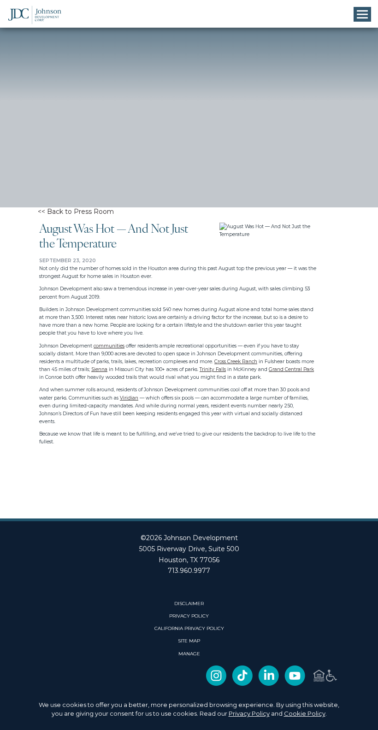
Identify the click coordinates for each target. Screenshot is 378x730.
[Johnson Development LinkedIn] (268, 684)
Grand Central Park (291, 369)
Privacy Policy (249, 713)
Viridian (129, 398)
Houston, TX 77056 (189, 560)
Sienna (99, 369)
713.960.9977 (189, 570)
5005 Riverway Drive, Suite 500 (189, 549)
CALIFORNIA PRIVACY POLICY (189, 628)
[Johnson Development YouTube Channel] (294, 684)
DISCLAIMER (189, 604)
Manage (189, 654)
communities (109, 346)
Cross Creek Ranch (235, 362)
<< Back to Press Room (76, 211)
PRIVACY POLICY (189, 616)
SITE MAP (189, 641)
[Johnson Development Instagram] (216, 684)
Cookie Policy (304, 713)
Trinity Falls (213, 369)
